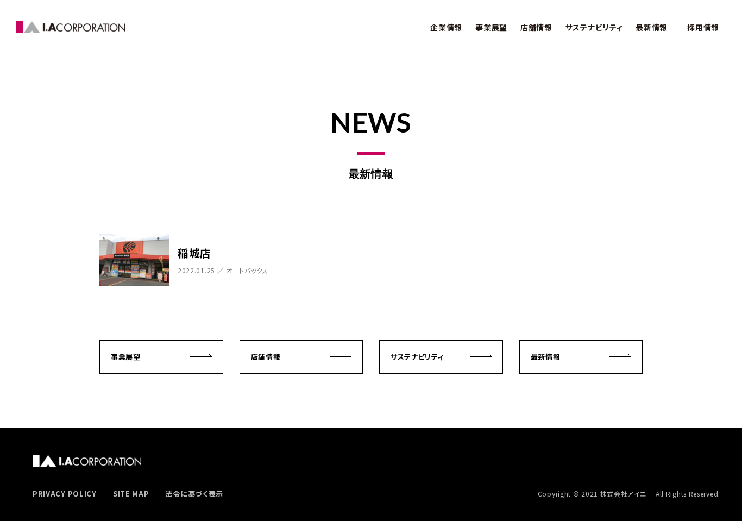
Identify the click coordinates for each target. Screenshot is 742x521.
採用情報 (703, 26)
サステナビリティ (594, 26)
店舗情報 (536, 26)
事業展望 (491, 26)
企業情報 (446, 26)
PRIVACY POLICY (65, 493)
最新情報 (652, 26)
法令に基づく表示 (194, 493)
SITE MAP (131, 493)
